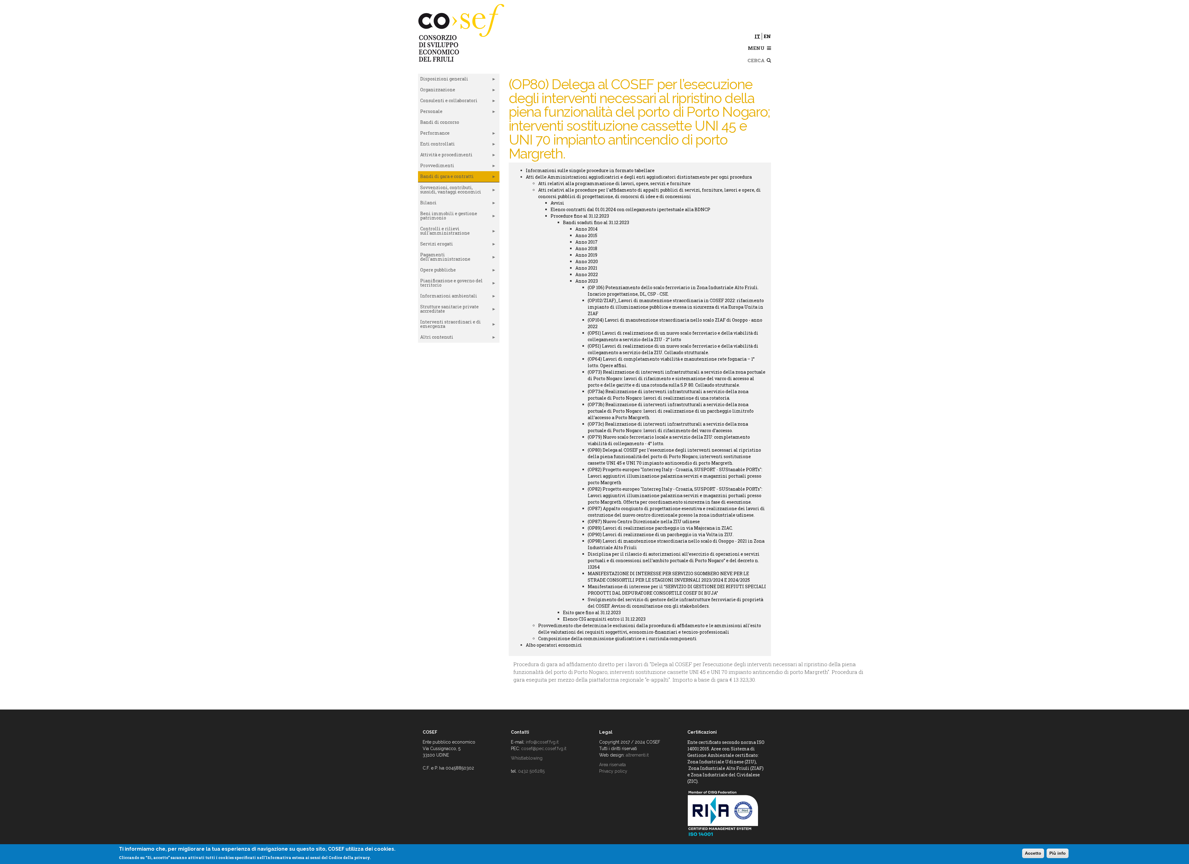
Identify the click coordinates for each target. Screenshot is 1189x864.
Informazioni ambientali (447, 297)
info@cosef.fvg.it (542, 742)
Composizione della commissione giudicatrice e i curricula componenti (617, 638)
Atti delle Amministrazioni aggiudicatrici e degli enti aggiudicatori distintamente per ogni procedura (639, 177)
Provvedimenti (436, 167)
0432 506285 (531, 771)
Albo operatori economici (554, 645)
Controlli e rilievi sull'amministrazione (444, 232)
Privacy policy (613, 771)
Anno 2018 (586, 248)
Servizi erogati (435, 245)
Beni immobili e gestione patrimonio (447, 217)
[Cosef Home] (462, 32)
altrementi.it (637, 755)
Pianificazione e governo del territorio (450, 284)
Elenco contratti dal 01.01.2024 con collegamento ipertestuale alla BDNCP (630, 209)
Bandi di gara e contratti (446, 177)
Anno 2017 (586, 242)
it (757, 36)
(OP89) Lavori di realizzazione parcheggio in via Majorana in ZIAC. (660, 528)
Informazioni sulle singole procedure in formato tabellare (590, 170)
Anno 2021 (586, 268)
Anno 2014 (586, 229)
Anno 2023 (586, 281)
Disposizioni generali (443, 80)
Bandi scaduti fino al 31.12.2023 (596, 222)
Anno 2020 (586, 261)
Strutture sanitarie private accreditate (448, 310)
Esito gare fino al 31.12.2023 (592, 612)
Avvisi (557, 203)
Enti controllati (436, 145)
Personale (430, 112)
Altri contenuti (435, 338)
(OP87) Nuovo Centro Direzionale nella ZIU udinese (644, 521)
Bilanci (427, 204)
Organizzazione (436, 91)
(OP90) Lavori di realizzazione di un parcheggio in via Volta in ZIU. (661, 534)
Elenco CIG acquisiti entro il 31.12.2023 (604, 619)
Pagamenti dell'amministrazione (444, 258)
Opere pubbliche (437, 271)
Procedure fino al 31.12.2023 (580, 216)
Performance (434, 134)
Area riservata (612, 764)
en (767, 36)
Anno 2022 (586, 274)
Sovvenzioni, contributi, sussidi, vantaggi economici (449, 191)
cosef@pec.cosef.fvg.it (543, 748)
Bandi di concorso (439, 122)
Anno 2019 (586, 255)
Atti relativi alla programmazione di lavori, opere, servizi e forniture (614, 183)
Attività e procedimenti (445, 156)
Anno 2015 (586, 235)
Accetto (1033, 853)
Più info (1057, 853)
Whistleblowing (526, 758)
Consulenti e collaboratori (447, 102)
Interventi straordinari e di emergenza (449, 325)
